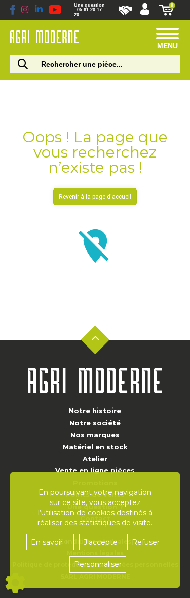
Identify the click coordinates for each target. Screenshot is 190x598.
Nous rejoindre (125, 10)
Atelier (95, 459)
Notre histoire (95, 410)
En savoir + (50, 542)
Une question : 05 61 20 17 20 (89, 10)
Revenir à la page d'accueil (95, 196)
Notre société (95, 423)
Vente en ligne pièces (95, 470)
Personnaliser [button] (98, 564)
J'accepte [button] (101, 542)
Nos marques (95, 435)
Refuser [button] (146, 542)
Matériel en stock (95, 447)
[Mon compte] (144, 10)
